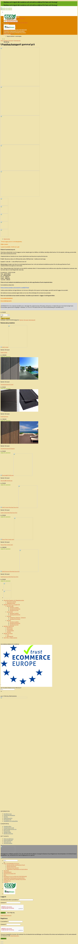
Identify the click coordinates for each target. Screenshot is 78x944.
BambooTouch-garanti (13, 21)
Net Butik (6, 24)
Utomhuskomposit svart (7, 384)
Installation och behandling (11, 821)
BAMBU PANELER (9, 626)
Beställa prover (8, 814)
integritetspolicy (14, 935)
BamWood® (10, 606)
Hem (2, 40)
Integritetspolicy (8, 818)
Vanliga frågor (7, 832)
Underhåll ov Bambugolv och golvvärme (17, 22)
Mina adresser (7, 841)
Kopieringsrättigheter (9, 815)
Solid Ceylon (4, 352)
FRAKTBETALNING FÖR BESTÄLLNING (15, 32)
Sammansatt (17, 40)
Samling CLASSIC (14, 607)
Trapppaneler (10, 630)
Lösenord (3, 902)
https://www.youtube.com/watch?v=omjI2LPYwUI (15, 287)
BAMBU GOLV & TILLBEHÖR (12, 604)
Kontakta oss (7, 34)
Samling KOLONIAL (15, 619)
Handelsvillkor (7, 826)
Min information (8, 843)
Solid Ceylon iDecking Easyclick (9, 512)
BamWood (9, 627)
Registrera (3, 938)
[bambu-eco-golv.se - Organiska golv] (6, 8)
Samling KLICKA (14, 610)
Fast (8, 635)
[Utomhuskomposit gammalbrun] (7, 590)
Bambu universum (11, 19)
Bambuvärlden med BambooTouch (16, 18)
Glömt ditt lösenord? (6, 915)
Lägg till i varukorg (5, 318)
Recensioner (7, 830)
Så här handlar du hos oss (10, 829)
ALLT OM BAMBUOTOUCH (11, 16)
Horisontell (10, 611)
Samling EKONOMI (15, 609)
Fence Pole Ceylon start (7, 544)
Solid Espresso (4, 416)
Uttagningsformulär (9, 827)
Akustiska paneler (11, 601)
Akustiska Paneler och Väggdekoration (14, 600)
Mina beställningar (8, 839)
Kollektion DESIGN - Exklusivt (18, 617)
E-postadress (4, 921)
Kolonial (9, 616)
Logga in (3, 912)
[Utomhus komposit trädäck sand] (7, 597)
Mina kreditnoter (8, 840)
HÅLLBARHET (8, 25)
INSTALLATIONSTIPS (10, 27)
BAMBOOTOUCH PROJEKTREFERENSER (15, 29)
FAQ (5, 28)
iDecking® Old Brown (6, 480)
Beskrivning (7, 239)
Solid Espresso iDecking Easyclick (9, 576)
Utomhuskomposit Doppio (8, 448)
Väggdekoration (11, 603)
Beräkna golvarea (8, 833)
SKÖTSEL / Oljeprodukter (10, 637)
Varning (6, 816)
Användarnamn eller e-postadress (10, 899)
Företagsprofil (7, 819)
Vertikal (9, 620)
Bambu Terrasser (8, 40)
